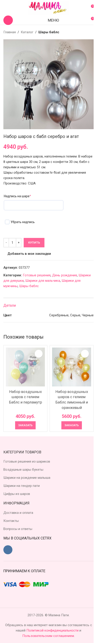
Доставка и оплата (18, 513)
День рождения (64, 275)
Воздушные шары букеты (23, 470)
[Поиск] (8, 20)
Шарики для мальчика (42, 281)
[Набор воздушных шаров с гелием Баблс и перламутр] (25, 367)
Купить (34, 242)
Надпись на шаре (17, 196)
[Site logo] (48, 8)
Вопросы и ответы (17, 529)
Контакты (11, 521)
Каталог (27, 32)
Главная (9, 32)
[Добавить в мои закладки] (39, 354)
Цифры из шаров (16, 494)
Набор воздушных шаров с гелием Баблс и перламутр (25, 397)
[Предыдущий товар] (80, 32)
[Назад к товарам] (85, 32)
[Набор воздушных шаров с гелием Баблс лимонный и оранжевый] (71, 367)
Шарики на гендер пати (21, 486)
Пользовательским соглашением (48, 636)
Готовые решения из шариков (26, 461)
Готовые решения (37, 275)
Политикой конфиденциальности (52, 630)
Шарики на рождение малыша (26, 478)
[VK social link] (7, 549)
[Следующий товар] (91, 32)
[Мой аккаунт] (5, 7)
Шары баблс (48, 32)
